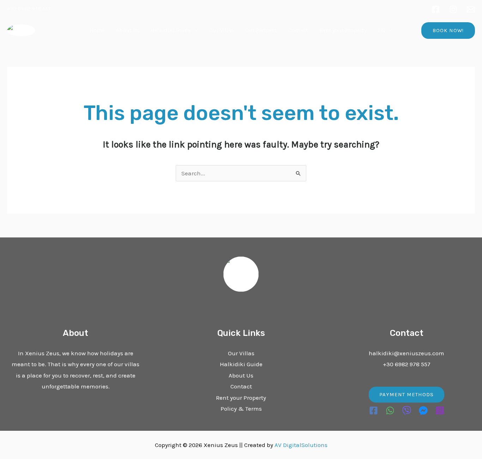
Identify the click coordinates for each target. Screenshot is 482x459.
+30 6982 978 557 (29, 8)
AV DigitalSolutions (301, 444)
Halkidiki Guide (171, 30)
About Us (127, 30)
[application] (194, 30)
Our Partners (261, 30)
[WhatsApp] (390, 410)
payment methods (406, 394)
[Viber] (406, 410)
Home (97, 30)
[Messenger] (423, 410)
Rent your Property (343, 30)
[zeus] (471, 9)
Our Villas (221, 30)
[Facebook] (436, 9)
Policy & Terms (241, 408)
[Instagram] (453, 9)
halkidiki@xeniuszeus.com (406, 353)
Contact (298, 30)
